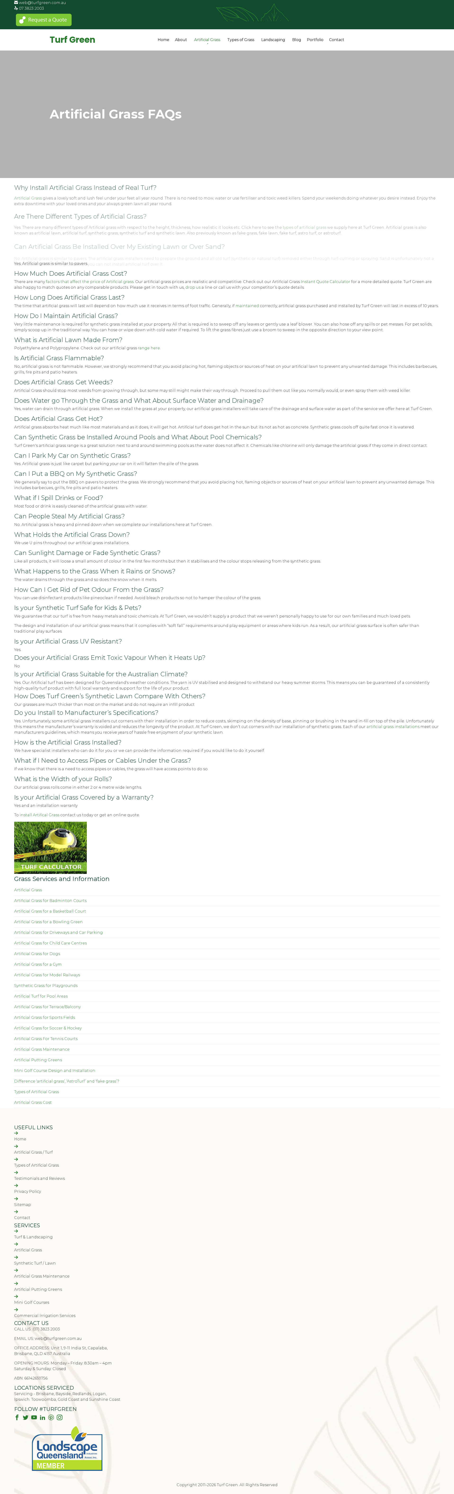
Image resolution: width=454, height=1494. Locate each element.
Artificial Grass (207, 40)
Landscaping (273, 40)
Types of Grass (240, 40)
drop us (193, 287)
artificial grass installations (393, 726)
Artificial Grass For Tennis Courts (46, 1039)
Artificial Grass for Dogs (37, 954)
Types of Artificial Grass (36, 1092)
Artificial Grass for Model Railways (47, 975)
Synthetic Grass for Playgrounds (46, 985)
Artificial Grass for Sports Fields (44, 1017)
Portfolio (315, 40)
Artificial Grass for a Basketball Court (50, 911)
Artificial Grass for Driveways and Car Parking (58, 932)
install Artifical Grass (39, 815)
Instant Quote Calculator (325, 281)
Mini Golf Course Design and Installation (54, 1070)
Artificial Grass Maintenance (42, 1049)
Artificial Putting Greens (38, 1060)
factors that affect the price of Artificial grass (90, 281)
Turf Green (72, 39)
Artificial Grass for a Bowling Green (48, 922)
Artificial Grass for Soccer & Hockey (48, 1028)
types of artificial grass (304, 227)
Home (163, 40)
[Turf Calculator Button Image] (50, 872)
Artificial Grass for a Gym (38, 964)
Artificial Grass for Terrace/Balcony (47, 1007)
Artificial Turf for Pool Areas (41, 996)
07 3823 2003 (31, 8)
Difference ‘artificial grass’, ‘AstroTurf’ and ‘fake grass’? (66, 1081)
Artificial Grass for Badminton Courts (50, 900)
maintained (247, 306)
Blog (296, 40)
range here (148, 348)
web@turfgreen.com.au (42, 2)
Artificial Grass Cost (33, 1102)
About (181, 40)
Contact (336, 40)
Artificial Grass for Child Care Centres (50, 943)
